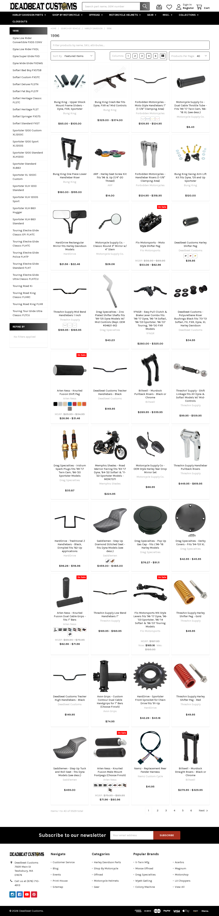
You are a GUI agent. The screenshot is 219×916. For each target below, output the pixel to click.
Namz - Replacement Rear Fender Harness (150, 770)
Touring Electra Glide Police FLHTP (26, 254)
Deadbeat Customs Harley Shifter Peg (190, 244)
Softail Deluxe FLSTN (25, 84)
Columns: (118, 55)
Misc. (166, 14)
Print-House (60, 880)
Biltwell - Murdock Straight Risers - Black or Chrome (190, 772)
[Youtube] (27, 894)
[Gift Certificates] (160, 7)
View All (180, 886)
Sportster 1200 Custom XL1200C (27, 132)
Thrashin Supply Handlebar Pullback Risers (190, 467)
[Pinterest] (34, 894)
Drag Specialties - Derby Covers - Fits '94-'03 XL (190, 542)
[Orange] (84, 404)
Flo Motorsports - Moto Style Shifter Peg (150, 244)
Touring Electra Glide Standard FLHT (26, 265)
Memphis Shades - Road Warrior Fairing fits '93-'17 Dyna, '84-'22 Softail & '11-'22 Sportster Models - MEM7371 (110, 472)
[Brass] (65, 404)
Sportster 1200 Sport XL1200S (25, 143)
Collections (187, 14)
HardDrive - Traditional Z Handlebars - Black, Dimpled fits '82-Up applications (70, 546)
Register (188, 8)
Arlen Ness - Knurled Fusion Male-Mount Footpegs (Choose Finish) (110, 772)
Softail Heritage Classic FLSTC (27, 100)
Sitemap (58, 886)
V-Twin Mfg (142, 862)
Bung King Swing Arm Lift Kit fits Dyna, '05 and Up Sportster (190, 177)
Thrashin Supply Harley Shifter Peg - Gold (190, 614)
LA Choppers (182, 880)
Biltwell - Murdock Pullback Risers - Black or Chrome (150, 394)
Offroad (94, 14)
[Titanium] (70, 409)
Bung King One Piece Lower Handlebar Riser (70, 175)
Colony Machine (145, 886)
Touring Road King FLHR (28, 304)
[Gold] (152, 119)
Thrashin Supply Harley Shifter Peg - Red (190, 698)
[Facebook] (20, 894)
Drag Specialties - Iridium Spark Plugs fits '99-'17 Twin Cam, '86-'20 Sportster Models (70, 470)
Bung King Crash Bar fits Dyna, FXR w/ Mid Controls (110, 103)
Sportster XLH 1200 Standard (25, 188)
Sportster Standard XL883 (24, 165)
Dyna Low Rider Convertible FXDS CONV (27, 40)
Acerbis (179, 862)
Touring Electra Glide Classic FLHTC (26, 243)
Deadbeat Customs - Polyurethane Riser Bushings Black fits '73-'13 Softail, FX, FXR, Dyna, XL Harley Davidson (190, 318)
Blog (56, 868)
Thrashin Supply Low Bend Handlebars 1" (110, 614)
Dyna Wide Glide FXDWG (28, 63)
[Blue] (70, 404)
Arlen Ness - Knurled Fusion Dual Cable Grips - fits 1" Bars (70, 616)
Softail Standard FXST (26, 123)
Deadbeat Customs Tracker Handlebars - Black (110, 392)
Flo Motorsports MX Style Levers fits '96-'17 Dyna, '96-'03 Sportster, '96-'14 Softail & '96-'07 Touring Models (150, 619)
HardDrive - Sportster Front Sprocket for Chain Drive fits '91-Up (150, 700)
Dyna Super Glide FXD (26, 56)
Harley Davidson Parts (27, 14)
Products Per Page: (183, 56)
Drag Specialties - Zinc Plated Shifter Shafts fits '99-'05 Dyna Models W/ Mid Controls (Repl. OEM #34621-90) (110, 318)
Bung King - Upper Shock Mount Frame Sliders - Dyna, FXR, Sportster (69, 105)
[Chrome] (70, 325)
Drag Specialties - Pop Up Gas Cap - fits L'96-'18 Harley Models (150, 544)
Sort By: (57, 56)
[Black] (143, 119)
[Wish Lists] (170, 7)
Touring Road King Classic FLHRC (24, 295)
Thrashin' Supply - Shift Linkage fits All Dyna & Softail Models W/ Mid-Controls (190, 395)
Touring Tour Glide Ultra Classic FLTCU (27, 313)
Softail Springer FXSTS (27, 116)
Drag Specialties (145, 874)
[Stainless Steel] (74, 325)
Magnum (180, 868)
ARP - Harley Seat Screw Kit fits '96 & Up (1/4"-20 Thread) (110, 177)
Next (202, 810)
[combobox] (116, 6)
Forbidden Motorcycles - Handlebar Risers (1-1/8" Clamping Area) (150, 177)
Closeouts (19, 21)
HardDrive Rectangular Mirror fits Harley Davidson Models (69, 246)
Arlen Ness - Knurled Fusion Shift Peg (69, 392)
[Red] (157, 119)
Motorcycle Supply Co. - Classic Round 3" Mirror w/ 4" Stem (110, 246)
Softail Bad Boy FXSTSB (27, 70)
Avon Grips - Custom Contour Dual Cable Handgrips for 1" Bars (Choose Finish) (110, 701)
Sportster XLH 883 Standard (24, 221)
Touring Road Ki (23, 286)
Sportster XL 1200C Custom (24, 177)
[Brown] (112, 561)
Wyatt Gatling (143, 880)
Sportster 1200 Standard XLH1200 (28, 154)
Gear (150, 14)
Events (57, 874)
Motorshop (182, 874)
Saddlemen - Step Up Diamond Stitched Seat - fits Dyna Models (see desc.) (110, 546)
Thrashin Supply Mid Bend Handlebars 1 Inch (69, 313)
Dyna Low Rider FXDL (26, 49)
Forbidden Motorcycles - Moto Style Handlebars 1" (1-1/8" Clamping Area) (150, 105)
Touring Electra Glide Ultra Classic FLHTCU (26, 277)
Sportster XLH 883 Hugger (24, 210)
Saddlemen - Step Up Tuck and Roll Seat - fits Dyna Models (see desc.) (69, 772)
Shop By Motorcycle (66, 14)
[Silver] (148, 119)
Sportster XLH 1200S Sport (25, 199)
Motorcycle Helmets (123, 14)
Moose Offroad (144, 868)
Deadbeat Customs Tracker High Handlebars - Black (69, 698)
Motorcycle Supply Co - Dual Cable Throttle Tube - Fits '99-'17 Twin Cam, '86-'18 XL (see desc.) (190, 107)
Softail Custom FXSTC (26, 77)
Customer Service (64, 862)
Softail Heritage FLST (25, 109)
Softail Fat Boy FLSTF (25, 91)
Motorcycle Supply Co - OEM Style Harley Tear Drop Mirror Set (150, 469)
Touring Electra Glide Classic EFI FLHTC (26, 232)
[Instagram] (12, 894)
